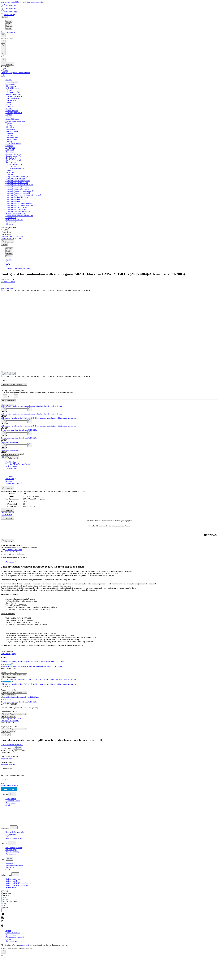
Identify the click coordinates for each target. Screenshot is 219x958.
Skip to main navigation (35, 2)
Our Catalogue (10, 854)
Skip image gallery (7, 288)
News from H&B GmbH (14, 865)
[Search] (3, 41)
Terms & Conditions (12, 933)
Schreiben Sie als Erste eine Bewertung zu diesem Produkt (109, 526)
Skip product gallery (8, 654)
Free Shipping (10, 462)
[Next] (8, 734)
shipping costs (24, 945)
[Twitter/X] (2, 924)
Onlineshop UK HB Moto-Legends (18, 883)
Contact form (5, 779)
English (8, 23)
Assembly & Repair (12, 801)
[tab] (10, 476)
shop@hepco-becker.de (9, 785)
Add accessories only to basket (12, 454)
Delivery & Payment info (14, 832)
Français (9, 26)
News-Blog (9, 867)
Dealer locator (10, 803)
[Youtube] (2, 919)
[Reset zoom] (8, 373)
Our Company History (13, 848)
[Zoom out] (3, 373)
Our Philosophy (11, 850)
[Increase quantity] (16, 396)
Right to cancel (10, 935)
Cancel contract (9, 789)
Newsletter (9, 863)
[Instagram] (2, 915)
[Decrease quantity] (5, 396)
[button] (109, 525)
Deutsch (9, 21)
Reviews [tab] (8, 481)
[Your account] (3, 60)
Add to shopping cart (9, 401)
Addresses (21, 73)
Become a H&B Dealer (13, 887)
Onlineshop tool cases (13, 879)
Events (7, 805)
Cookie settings (11, 941)
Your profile (12, 73)
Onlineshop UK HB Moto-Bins (16, 885)
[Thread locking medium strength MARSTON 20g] (20, 697)
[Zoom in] (13, 373)
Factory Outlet (10, 799)
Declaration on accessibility (15, 937)
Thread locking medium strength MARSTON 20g (19, 430)
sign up (5, 71)
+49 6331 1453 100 (8, 765)
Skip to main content (8, 2)
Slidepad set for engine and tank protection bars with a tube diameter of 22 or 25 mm (31, 406)
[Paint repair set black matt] (11, 719)
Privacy (8, 939)
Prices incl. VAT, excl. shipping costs (14, 384)
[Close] (2, 955)
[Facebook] (2, 911)
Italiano (8, 28)
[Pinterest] (2, 927)
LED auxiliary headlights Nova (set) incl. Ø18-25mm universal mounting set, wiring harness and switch (38, 418)
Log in (3, 69)
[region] (109, 333)
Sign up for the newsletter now (12, 745)
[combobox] (11, 38)
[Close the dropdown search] (3, 45)
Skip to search (21, 2)
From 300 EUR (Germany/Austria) (18, 464)
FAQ (7, 836)
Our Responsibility (12, 852)
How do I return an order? (14, 838)
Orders (27, 73)
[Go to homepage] (8, 32)
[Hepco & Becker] (109, 282)
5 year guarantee (10, 5)
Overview (4, 73)
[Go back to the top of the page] (3, 952)
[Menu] (3, 35)
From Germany (9, 15)
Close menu (9, 64)
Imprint (8, 931)
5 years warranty (11, 834)
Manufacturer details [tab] (13, 483)
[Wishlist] (2, 57)
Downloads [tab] (9, 479)
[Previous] (3, 734)
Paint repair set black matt (10, 442)
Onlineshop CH (11, 881)
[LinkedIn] (2, 921)
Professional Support (11, 11)
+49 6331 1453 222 (8, 759)
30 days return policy (13, 466)
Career (7, 870)
